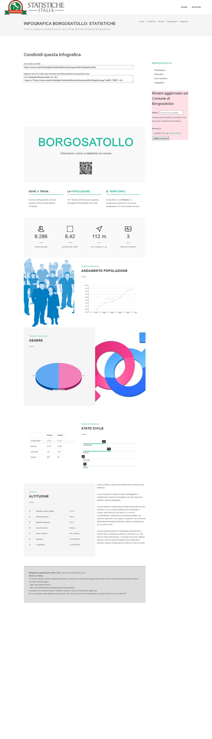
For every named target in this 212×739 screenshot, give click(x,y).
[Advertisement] (85, 106)
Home (141, 21)
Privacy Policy (175, 133)
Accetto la (161, 133)
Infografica (184, 21)
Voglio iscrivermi (160, 138)
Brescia (161, 21)
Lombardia (151, 21)
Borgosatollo (172, 21)
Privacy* (157, 129)
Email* (155, 113)
